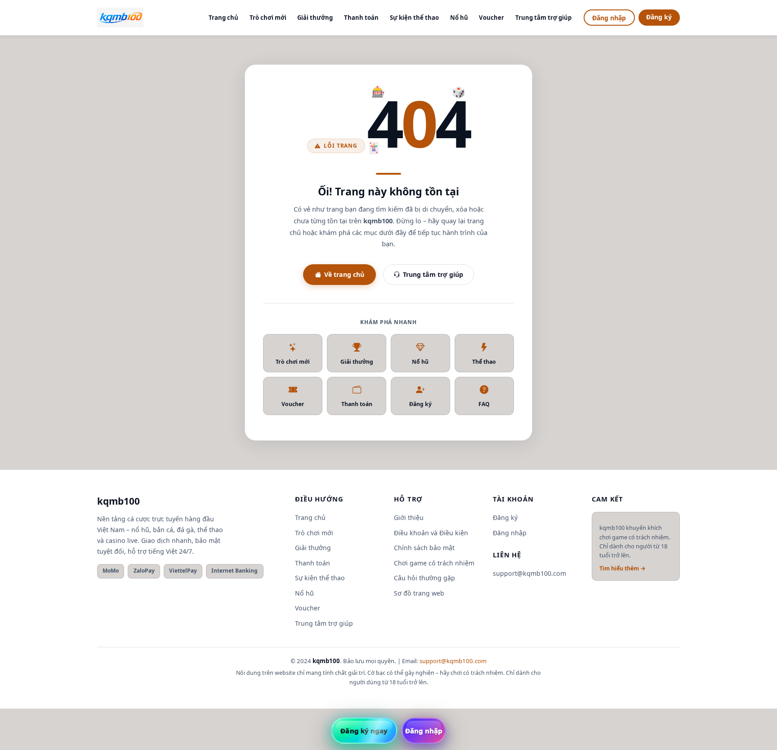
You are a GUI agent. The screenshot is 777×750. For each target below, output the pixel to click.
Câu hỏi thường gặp (424, 578)
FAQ (484, 404)
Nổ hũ (459, 18)
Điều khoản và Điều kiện (431, 533)
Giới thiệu (409, 517)
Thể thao (484, 362)
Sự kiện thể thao (414, 18)
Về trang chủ (344, 274)
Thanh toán (361, 18)
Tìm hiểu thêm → (622, 568)
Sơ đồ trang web (419, 593)
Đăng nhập (609, 18)
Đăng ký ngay (364, 730)
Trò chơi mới (268, 18)
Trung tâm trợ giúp (543, 18)
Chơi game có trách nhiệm (434, 563)
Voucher (491, 18)
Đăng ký (659, 17)
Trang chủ (223, 18)
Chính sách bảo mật (424, 547)
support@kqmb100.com (529, 573)
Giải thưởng (315, 18)
